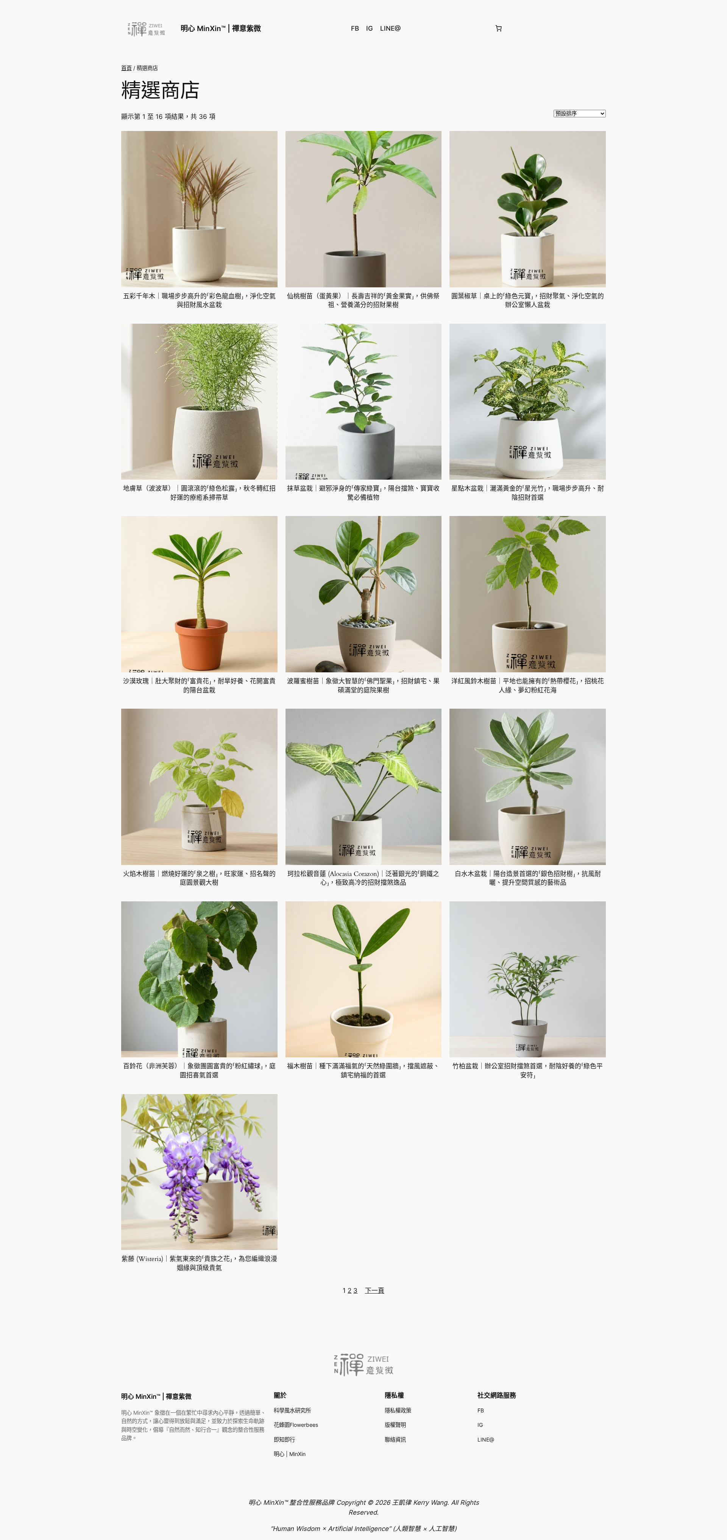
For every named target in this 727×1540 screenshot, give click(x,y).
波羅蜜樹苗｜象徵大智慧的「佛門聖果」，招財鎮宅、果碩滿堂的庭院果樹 (363, 686)
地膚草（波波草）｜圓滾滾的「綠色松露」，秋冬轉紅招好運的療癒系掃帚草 (199, 493)
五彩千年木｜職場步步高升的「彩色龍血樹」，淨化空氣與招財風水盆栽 (199, 301)
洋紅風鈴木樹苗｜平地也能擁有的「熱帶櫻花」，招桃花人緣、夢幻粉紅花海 (527, 686)
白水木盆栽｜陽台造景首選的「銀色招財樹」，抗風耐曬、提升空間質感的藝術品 (528, 878)
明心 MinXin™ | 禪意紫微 (221, 28)
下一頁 (374, 1290)
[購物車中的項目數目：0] (498, 28)
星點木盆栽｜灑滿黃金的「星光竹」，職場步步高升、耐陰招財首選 (527, 493)
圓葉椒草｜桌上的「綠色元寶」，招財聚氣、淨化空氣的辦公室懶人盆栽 (527, 301)
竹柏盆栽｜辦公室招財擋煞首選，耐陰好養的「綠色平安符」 (527, 1071)
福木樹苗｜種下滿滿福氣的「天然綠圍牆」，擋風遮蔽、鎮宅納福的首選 (363, 1071)
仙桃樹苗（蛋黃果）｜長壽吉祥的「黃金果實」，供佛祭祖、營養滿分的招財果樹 (363, 301)
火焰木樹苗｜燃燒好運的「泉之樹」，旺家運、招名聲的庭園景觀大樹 (199, 878)
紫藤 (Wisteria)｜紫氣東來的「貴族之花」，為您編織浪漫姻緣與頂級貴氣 (199, 1263)
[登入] (602, 28)
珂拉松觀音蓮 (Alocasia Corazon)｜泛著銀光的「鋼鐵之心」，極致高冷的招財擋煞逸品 (363, 878)
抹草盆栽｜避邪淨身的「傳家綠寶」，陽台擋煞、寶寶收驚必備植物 (363, 493)
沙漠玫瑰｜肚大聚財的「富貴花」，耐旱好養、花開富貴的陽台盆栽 (199, 686)
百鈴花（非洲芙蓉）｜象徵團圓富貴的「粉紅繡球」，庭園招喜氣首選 (199, 1071)
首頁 (126, 68)
